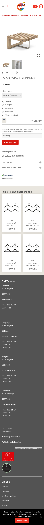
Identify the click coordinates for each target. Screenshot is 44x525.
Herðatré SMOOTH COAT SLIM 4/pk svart (11, 224)
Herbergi (15, 16)
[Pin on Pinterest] (18, 73)
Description (7, 162)
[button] (38, 39)
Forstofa (24, 16)
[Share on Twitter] (8, 73)
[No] (41, 518)
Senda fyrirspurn (9, 151)
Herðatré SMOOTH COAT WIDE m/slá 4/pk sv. (11, 264)
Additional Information (11, 168)
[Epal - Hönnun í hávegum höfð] (21, 6)
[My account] (7, 6)
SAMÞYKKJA (22, 520)
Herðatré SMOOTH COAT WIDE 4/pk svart (32, 224)
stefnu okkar (14, 516)
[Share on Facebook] (4, 73)
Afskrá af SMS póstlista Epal (28, 448)
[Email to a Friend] (13, 73)
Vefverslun (6, 16)
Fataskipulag (35, 16)
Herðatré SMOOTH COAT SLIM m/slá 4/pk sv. (33, 264)
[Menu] (2, 6)
